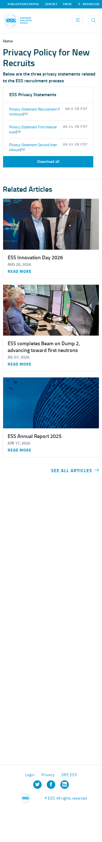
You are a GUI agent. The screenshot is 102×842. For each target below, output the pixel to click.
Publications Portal (23, 4)
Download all (48, 161)
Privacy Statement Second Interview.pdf (33, 147)
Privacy (48, 774)
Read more (19, 271)
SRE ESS (69, 774)
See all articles (71, 470)
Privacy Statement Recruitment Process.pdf (34, 111)
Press (67, 4)
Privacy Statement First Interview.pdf (32, 129)
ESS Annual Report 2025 (34, 436)
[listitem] (37, 784)
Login (30, 774)
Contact (51, 4)
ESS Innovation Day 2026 (35, 257)
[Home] (18, 21)
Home (8, 41)
